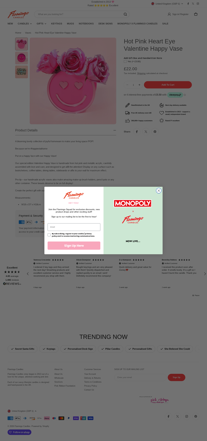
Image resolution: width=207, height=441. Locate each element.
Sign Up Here (74, 245)
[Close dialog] (158, 190)
